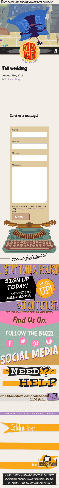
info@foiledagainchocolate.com (24, 396)
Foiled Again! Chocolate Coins (29, 52)
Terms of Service (37, 209)
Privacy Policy (23, 209)
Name (15, 130)
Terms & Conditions (23, 483)
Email (15, 142)
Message (16, 165)
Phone (15, 153)
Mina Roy (49, 479)
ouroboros (11, 479)
